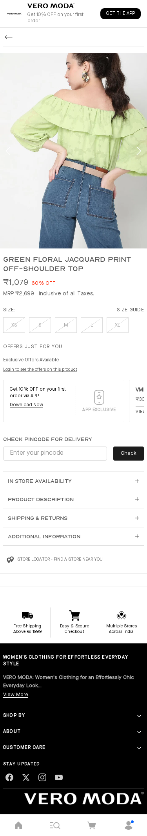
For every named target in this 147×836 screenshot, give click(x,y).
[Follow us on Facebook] (9, 777)
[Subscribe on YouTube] (59, 777)
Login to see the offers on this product (40, 370)
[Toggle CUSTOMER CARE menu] (139, 748)
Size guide (130, 310)
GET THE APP (120, 13)
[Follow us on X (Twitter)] (26, 777)
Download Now (26, 405)
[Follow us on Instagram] (42, 777)
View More (15, 694)
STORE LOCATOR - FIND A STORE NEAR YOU (60, 559)
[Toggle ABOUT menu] (139, 732)
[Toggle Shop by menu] (139, 716)
